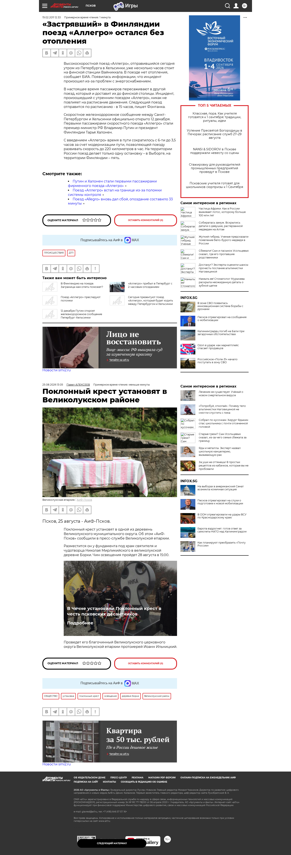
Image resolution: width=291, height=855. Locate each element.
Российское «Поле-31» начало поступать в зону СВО (217, 361)
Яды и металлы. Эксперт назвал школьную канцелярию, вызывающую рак (220, 451)
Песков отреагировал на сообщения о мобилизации (221, 319)
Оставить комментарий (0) (145, 220)
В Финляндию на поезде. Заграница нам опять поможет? (82, 285)
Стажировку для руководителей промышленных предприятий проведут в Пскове (214, 168)
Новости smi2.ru (56, 370)
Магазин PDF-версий (162, 777)
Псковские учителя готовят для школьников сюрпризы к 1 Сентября (214, 185)
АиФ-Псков (84, 499)
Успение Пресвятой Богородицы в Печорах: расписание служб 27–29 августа (214, 134)
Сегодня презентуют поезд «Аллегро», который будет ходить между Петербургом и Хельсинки (150, 301)
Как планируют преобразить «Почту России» (221, 544)
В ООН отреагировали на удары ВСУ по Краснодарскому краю (221, 516)
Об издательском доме (89, 777)
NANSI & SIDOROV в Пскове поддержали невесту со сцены (214, 151)
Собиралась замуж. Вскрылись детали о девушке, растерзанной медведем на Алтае (221, 226)
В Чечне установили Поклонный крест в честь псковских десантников (114, 611)
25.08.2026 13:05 (52, 384)
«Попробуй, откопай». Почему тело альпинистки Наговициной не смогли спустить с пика (222, 409)
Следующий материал (112, 843)
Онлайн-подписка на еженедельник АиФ (208, 777)
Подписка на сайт (86, 781)
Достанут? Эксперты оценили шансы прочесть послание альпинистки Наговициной (223, 268)
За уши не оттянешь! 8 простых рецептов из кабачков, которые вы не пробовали (223, 465)
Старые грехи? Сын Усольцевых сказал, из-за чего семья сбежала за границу (222, 437)
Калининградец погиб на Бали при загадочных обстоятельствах (220, 333)
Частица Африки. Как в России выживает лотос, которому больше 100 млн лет (222, 212)
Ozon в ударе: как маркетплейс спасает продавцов (218, 347)
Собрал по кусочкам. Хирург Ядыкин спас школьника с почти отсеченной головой (223, 423)
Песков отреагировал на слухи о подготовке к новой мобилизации (220, 502)
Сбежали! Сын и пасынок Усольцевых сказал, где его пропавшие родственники (224, 254)
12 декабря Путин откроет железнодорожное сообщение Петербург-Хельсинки (81, 314)
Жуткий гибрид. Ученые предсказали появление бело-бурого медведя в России (223, 240)
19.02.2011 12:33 (51, 17)
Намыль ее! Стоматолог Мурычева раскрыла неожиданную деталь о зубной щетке (222, 282)
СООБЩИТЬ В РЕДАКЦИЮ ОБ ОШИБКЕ (144, 781)
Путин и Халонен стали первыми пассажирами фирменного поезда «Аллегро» (112, 183)
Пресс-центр (118, 777)
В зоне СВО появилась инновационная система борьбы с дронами (220, 306)
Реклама (137, 777)
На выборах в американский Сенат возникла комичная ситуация (220, 488)
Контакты (109, 781)
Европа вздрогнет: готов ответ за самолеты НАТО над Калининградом (221, 530)
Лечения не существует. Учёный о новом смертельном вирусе (221, 393)
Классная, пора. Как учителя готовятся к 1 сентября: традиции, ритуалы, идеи (214, 117)
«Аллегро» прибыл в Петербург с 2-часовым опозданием (150, 285)
